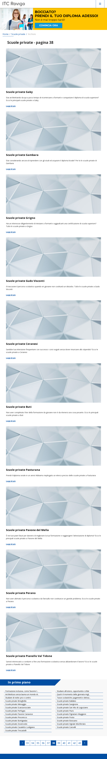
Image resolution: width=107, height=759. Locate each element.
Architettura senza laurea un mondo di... (22, 694)
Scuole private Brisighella (15, 701)
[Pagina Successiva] (84, 743)
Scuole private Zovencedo (16, 724)
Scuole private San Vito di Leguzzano (72, 707)
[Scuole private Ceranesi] (53, 329)
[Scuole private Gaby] (53, 77)
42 (74, 743)
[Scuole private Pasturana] (53, 454)
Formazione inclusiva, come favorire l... (21, 691)
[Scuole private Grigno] (53, 203)
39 (58, 743)
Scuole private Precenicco (16, 717)
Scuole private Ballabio (66, 701)
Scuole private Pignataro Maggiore (71, 714)
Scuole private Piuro (65, 711)
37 (48, 743)
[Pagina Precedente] (22, 743)
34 (32, 743)
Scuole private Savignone (67, 704)
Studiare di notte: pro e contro (18, 697)
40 (64, 743)
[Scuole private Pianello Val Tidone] (53, 641)
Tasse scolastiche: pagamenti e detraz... (73, 697)
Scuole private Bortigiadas (16, 720)
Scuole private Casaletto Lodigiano (20, 727)
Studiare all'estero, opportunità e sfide (72, 691)
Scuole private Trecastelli (15, 730)
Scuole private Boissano (66, 720)
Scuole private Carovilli (66, 727)
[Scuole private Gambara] (53, 140)
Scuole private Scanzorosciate (18, 707)
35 (38, 743)
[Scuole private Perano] (53, 579)
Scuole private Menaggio (15, 704)
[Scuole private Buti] (53, 392)
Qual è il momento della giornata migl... (73, 694)
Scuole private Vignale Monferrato (71, 724)
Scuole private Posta (65, 717)
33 (27, 743)
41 (69, 743)
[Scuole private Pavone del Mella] (53, 516)
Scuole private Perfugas (15, 711)
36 (43, 743)
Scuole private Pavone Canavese (19, 714)
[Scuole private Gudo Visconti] (53, 266)
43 (79, 743)
